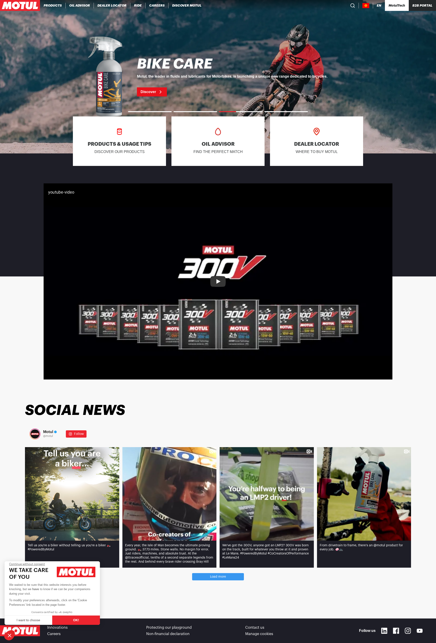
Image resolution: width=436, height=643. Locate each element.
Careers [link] (54, 634)
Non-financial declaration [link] (168, 634)
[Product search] (353, 5)
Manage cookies (259, 634)
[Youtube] (419, 631)
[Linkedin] (384, 631)
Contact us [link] (254, 627)
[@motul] (35, 434)
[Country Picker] (366, 5)
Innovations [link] (57, 627)
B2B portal (422, 5)
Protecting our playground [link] (169, 627)
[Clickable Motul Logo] (20, 5)
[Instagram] (408, 631)
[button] (9, 635)
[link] (138, 5)
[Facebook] (396, 631)
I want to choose (28, 620)
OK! (76, 620)
